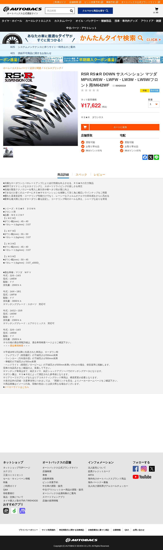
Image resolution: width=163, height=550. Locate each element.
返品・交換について (13, 497)
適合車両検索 (16, 345)
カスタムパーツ (63, 20)
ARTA (91, 475)
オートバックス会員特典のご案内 (59, 493)
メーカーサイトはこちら (16, 387)
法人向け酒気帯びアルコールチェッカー (108, 486)
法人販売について (97, 467)
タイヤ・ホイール (12, 20)
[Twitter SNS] (152, 469)
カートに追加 (120, 127)
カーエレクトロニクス (38, 20)
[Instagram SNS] (144, 469)
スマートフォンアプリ (54, 497)
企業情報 (117, 530)
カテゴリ (7, 471)
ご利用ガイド (59, 2)
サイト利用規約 (48, 530)
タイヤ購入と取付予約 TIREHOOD (20, 500)
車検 (45, 475)
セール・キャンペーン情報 (16, 478)
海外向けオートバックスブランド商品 (107, 478)
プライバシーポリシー (28, 530)
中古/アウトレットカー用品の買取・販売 (63, 489)
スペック (81, 174)
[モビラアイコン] (22, 511)
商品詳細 (63, 175)
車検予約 (110, 2)
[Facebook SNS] (135, 469)
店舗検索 (73, 2)
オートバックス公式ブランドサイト (139, 2)
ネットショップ (13, 462)
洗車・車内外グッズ (126, 20)
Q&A (5, 489)
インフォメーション (101, 462)
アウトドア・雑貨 (151, 20)
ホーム (6, 68)
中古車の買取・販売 (53, 486)
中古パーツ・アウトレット (81, 28)
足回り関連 (35, 68)
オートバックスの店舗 (57, 462)
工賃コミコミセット (13, 475)
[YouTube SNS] (142, 477)
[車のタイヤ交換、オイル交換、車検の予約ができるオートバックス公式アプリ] (6, 511)
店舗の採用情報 (50, 500)
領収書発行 (8, 493)
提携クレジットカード (99, 471)
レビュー (99, 174)
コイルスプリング (52, 68)
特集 (5, 482)
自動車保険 (48, 478)
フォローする (141, 462)
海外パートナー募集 (98, 482)
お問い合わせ (138, 530)
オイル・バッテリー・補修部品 (93, 20)
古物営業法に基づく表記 (98, 530)
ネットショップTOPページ (16, 467)
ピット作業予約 (92, 2)
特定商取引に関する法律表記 (71, 530)
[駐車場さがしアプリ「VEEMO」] (14, 511)
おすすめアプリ (13, 504)
